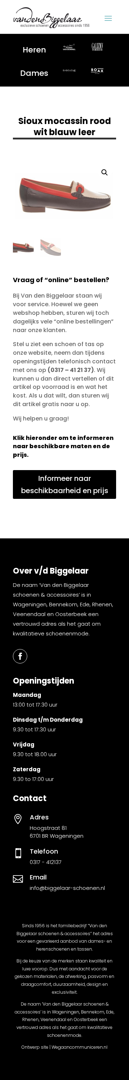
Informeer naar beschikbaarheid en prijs (64, 484)
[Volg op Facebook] (20, 656)
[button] (104, 172)
